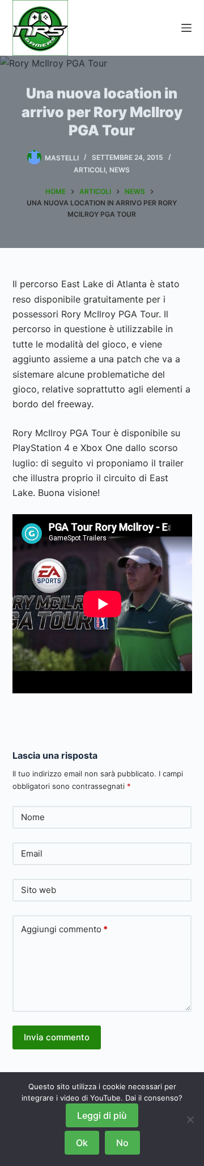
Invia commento (57, 1037)
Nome (33, 817)
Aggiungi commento (64, 929)
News (119, 170)
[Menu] (186, 28)
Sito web (38, 889)
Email (31, 853)
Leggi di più (102, 1115)
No (122, 1142)
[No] (190, 1119)
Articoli (89, 170)
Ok (82, 1142)
